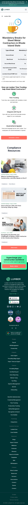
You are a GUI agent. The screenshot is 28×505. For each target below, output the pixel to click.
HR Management (14, 345)
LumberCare (14, 429)
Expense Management (14, 383)
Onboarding (14, 389)
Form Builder (14, 415)
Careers (14, 482)
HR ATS (14, 386)
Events (14, 485)
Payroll (14, 342)
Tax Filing (14, 380)
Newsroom (14, 473)
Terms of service (14, 500)
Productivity (14, 348)
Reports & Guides (14, 454)
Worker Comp (14, 378)
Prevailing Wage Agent (14, 358)
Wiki (14, 460)
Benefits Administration (14, 397)
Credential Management (14, 400)
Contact (14, 488)
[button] (25, 9)
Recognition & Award (14, 412)
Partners (14, 476)
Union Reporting (14, 375)
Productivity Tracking (14, 406)
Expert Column (14, 442)
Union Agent (14, 355)
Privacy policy (14, 497)
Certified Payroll (14, 372)
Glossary (14, 451)
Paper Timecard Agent (14, 361)
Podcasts (14, 448)
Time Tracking (14, 403)
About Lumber (14, 470)
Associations (14, 479)
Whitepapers (14, 463)
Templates (14, 457)
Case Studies (14, 432)
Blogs (14, 439)
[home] (6, 9)
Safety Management (14, 409)
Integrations (14, 422)
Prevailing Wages (14, 368)
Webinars (14, 445)
